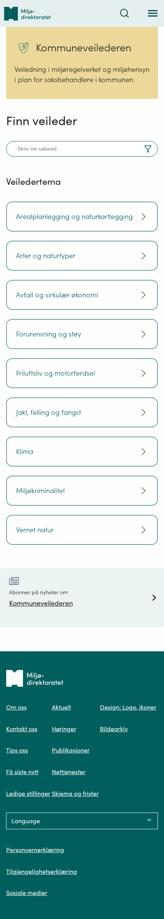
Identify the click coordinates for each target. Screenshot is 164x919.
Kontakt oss (21, 729)
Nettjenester (68, 772)
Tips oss (17, 750)
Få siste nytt (22, 772)
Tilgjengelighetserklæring (41, 871)
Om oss (16, 707)
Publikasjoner (71, 750)
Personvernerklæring (35, 850)
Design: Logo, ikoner (128, 707)
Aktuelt (61, 707)
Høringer (64, 729)
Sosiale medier (26, 893)
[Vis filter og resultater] (148, 150)
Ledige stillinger (28, 793)
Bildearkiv (114, 729)
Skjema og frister (75, 793)
